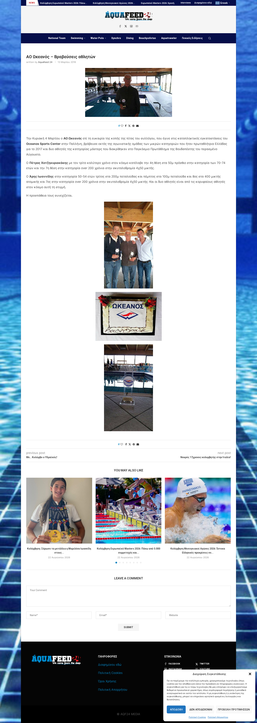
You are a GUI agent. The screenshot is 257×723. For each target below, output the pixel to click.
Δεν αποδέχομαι (200, 709)
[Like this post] (122, 125)
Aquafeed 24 (45, 62)
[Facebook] (120, 26)
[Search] (209, 38)
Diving (130, 38)
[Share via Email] (137, 125)
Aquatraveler (169, 38)
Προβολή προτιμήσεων (234, 709)
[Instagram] (131, 26)
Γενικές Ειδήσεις (192, 38)
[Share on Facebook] (125, 125)
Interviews (186, 3)
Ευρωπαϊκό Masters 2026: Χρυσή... (119, 3)
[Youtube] (137, 26)
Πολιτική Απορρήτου (218, 717)
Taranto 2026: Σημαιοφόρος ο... (158, 3)
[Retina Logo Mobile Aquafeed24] (56, 660)
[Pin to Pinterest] (133, 125)
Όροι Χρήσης (107, 681)
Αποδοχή (176, 709)
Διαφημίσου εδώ (203, 3)
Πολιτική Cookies (197, 717)
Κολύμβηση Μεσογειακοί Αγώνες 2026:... (75, 3)
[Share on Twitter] (129, 125)
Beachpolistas (147, 38)
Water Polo (97, 38)
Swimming (77, 38)
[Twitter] (125, 26)
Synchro (116, 38)
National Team (57, 38)
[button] (250, 674)
